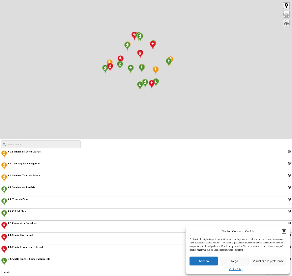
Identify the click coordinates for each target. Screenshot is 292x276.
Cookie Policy (236, 269)
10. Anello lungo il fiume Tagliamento (29, 258)
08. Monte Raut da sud (20, 235)
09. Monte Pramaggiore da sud (25, 246)
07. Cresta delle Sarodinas (22, 223)
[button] (284, 231)
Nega (234, 261)
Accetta (204, 261)
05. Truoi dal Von (18, 199)
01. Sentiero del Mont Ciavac (24, 151)
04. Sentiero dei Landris (21, 187)
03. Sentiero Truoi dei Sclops (24, 175)
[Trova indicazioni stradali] (289, 151)
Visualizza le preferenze (268, 261)
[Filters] (286, 23)
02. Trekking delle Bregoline (24, 163)
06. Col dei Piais (17, 211)
